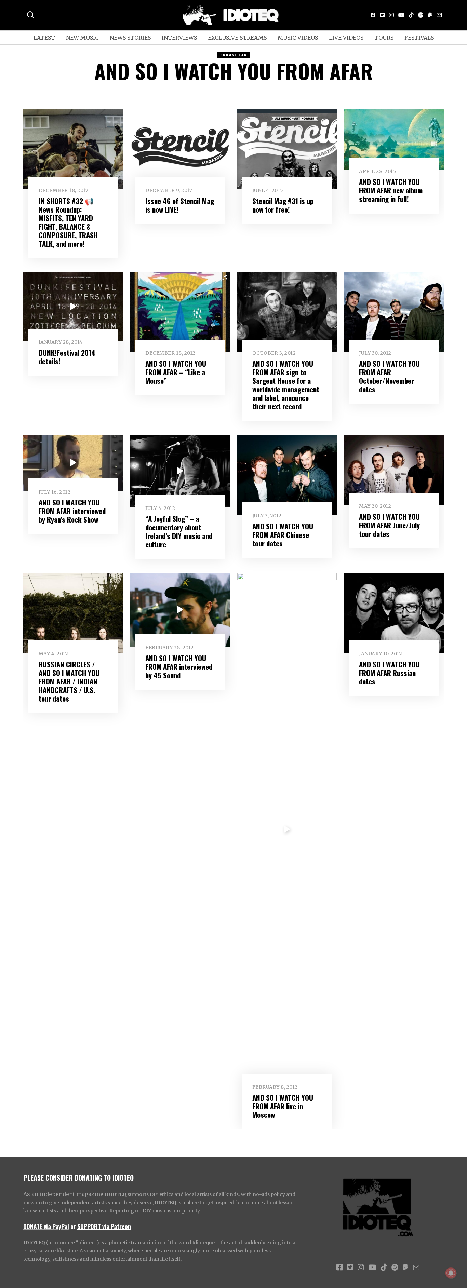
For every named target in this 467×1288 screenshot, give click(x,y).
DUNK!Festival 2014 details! (67, 356)
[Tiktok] (411, 15)
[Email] (439, 15)
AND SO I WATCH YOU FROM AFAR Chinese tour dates (282, 534)
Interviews (179, 37)
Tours (383, 37)
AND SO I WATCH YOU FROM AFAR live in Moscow (282, 1106)
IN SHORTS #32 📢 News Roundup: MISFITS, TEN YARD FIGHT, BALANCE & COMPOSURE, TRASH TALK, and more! (68, 222)
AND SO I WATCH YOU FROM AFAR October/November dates (389, 376)
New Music (82, 37)
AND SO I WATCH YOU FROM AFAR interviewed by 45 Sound (178, 666)
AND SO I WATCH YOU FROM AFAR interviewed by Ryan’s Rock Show (72, 511)
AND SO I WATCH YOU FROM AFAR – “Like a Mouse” (175, 372)
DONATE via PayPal (46, 1226)
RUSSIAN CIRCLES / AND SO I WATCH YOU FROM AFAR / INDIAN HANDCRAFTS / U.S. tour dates (69, 681)
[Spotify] (420, 15)
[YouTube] (401, 15)
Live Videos (346, 37)
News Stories (130, 37)
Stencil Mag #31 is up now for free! (282, 205)
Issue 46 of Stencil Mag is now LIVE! (179, 205)
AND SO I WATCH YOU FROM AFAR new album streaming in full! (391, 190)
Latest (44, 37)
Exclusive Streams (237, 37)
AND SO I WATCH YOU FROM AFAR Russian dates (389, 673)
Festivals (419, 37)
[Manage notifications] (450, 1272)
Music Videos (298, 37)
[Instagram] (391, 15)
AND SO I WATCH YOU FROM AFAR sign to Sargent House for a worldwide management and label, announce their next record (285, 384)
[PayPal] (430, 15)
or (73, 1226)
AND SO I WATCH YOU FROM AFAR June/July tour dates (389, 525)
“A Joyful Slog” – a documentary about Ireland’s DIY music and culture (178, 531)
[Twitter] (382, 15)
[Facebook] (373, 15)
